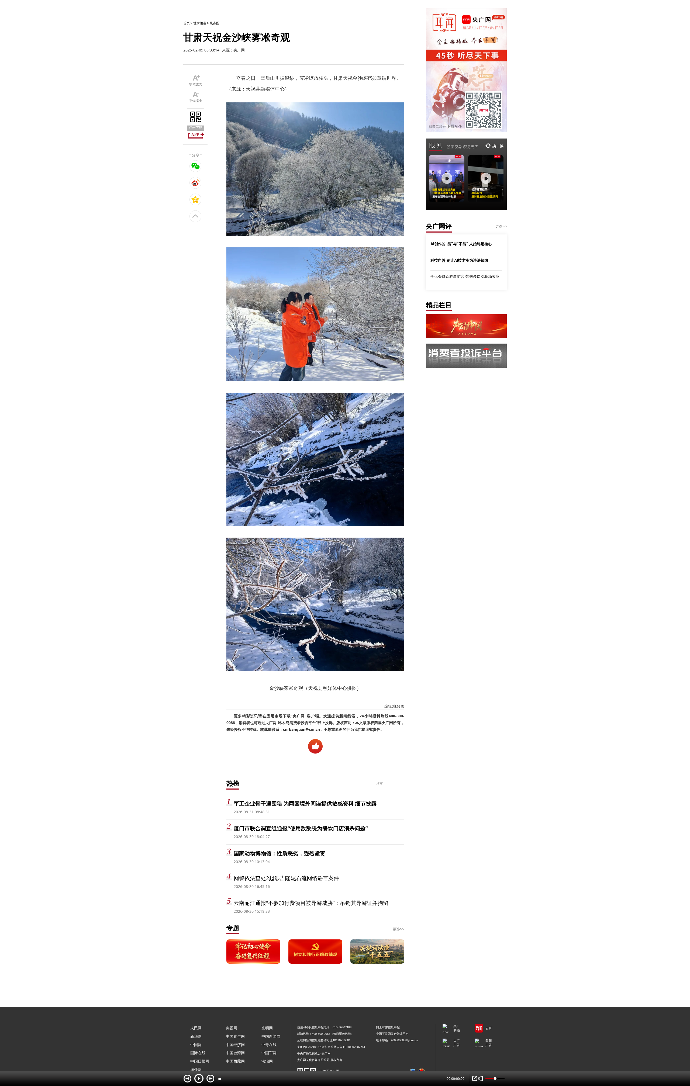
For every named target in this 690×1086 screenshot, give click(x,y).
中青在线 (269, 1044)
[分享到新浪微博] (195, 183)
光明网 (267, 1027)
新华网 (196, 1036)
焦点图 (214, 23)
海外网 (196, 1069)
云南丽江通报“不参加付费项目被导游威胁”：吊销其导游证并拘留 (311, 903)
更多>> (398, 929)
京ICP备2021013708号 (312, 1047)
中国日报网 (199, 1061)
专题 (232, 927)
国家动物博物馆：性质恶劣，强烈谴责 (279, 853)
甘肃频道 (199, 23)
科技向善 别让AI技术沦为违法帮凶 (459, 260)
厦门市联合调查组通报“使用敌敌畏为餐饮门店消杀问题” (301, 828)
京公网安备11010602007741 (346, 1047)
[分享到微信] (195, 166)
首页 (186, 23)
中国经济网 (235, 1044)
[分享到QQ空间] (195, 199)
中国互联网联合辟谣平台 (392, 1034)
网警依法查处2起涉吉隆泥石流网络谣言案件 (286, 878)
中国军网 (269, 1052)
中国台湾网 (235, 1052)
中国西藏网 (235, 1061)
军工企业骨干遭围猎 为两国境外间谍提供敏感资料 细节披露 (305, 803)
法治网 (267, 1061)
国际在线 (197, 1052)
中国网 (196, 1044)
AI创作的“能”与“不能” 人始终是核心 (461, 243)
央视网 (231, 1027)
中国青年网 (235, 1036)
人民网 (196, 1027)
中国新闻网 (270, 1036)
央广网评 (439, 226)
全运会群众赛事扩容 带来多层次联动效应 (464, 276)
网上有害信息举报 (388, 1027)
